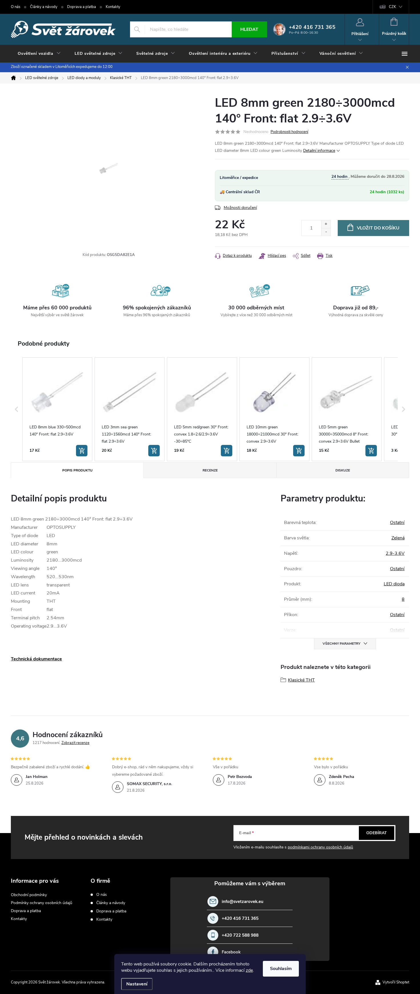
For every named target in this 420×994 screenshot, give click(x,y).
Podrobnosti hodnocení (289, 132)
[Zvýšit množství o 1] (326, 224)
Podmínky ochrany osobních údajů (41, 903)
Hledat (249, 29)
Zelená (398, 538)
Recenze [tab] (210, 470)
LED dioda (394, 584)
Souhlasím (281, 968)
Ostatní (397, 522)
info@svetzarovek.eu (242, 901)
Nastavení (136, 984)
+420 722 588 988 (240, 935)
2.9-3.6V (395, 553)
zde (249, 970)
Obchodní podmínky (29, 895)
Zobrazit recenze (75, 742)
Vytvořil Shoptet (396, 982)
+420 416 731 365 (240, 918)
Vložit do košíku (378, 228)
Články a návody (43, 6)
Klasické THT (301, 680)
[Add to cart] (81, 450)
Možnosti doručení (240, 207)
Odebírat (376, 833)
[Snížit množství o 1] (326, 232)
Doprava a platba (81, 6)
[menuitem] (39, 53)
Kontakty (113, 6)
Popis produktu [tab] (77, 470)
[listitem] (57, 409)
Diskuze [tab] (342, 470)
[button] (16, 409)
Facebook (231, 952)
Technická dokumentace (36, 659)
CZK (392, 6)
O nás (15, 6)
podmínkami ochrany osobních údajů (320, 847)
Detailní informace (319, 150)
